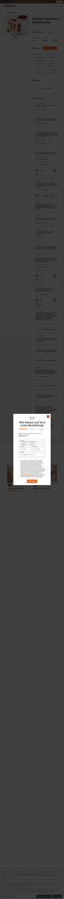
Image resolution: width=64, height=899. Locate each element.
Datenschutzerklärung (26, 474)
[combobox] (25, 449)
